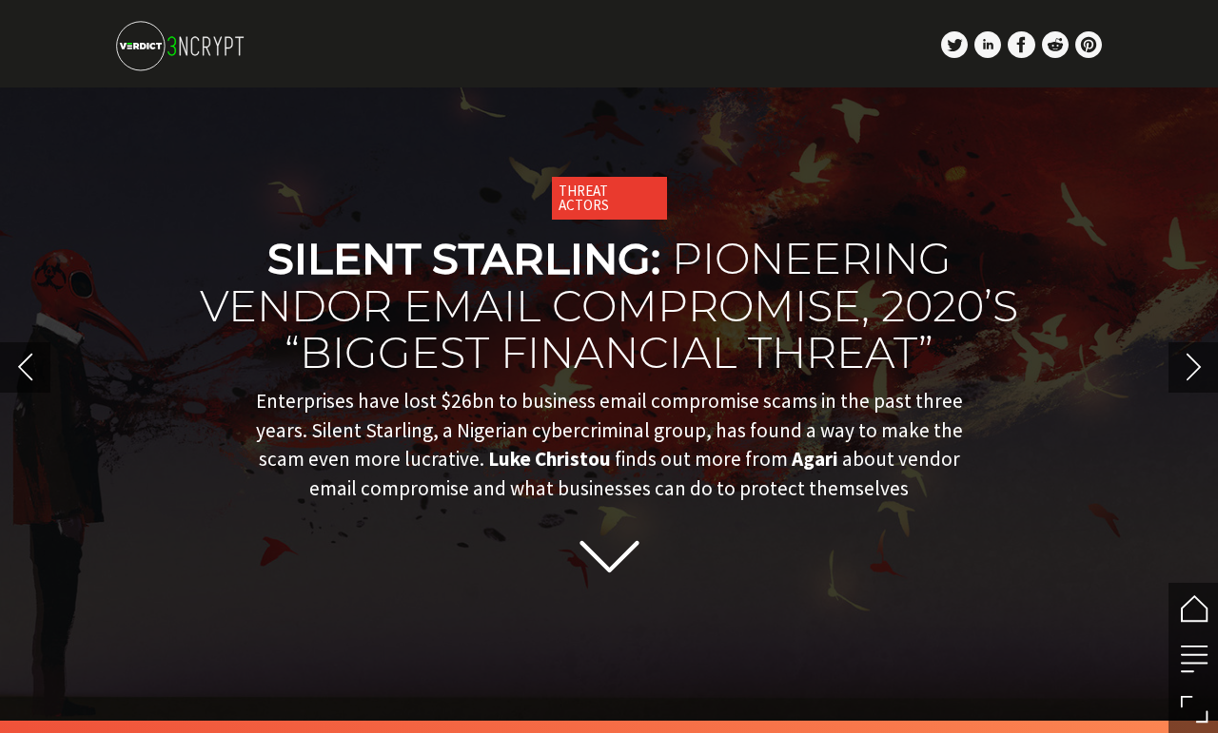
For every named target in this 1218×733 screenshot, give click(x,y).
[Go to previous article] (25, 367)
